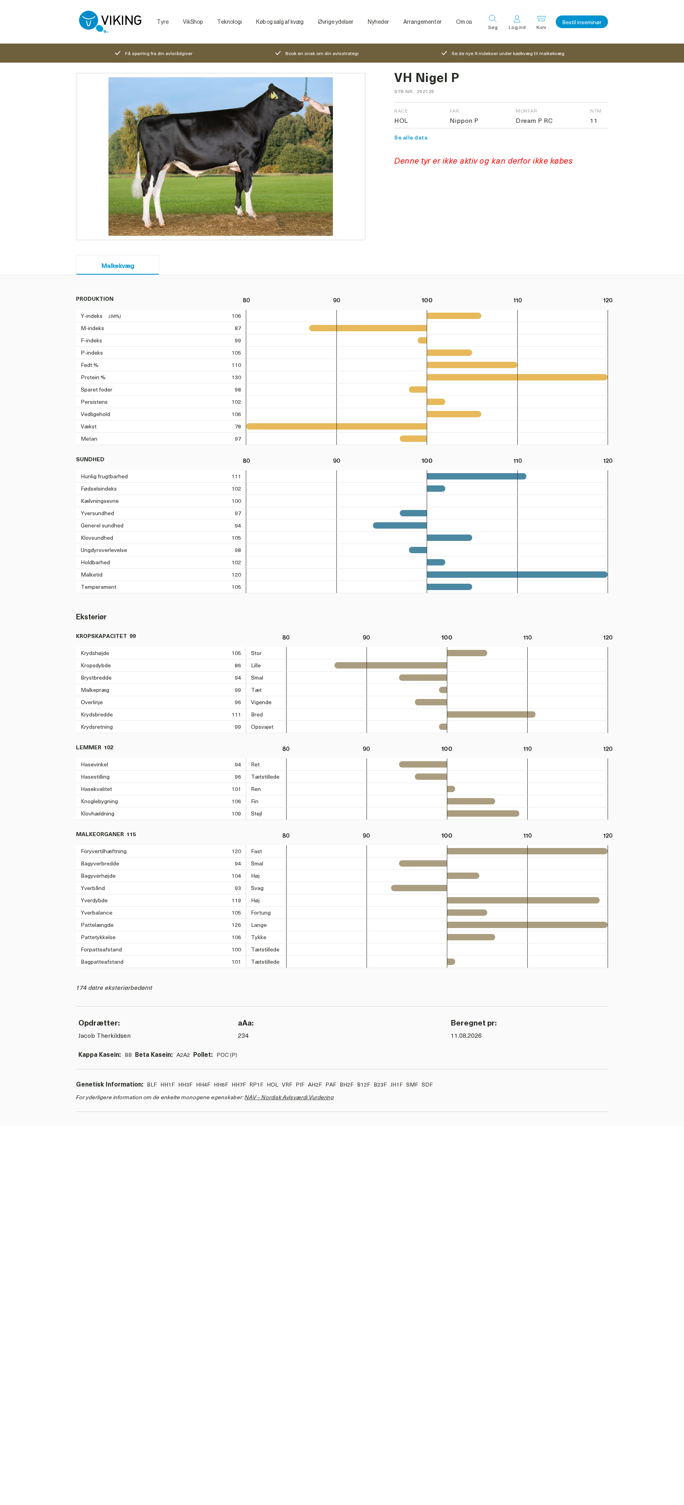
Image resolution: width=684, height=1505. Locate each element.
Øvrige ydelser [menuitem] (335, 21)
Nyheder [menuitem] (378, 21)
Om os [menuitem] (464, 21)
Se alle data (411, 137)
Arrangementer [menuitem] (422, 21)
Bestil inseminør (582, 22)
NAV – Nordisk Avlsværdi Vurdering (289, 1097)
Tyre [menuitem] (163, 21)
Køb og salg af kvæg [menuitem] (280, 21)
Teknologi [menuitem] (229, 21)
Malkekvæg (117, 265)
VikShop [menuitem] (193, 21)
